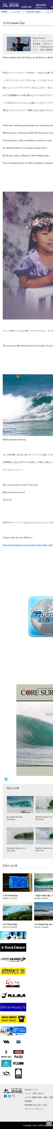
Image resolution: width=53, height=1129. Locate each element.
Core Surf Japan (33, 11)
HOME (4, 11)
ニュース (16, 11)
